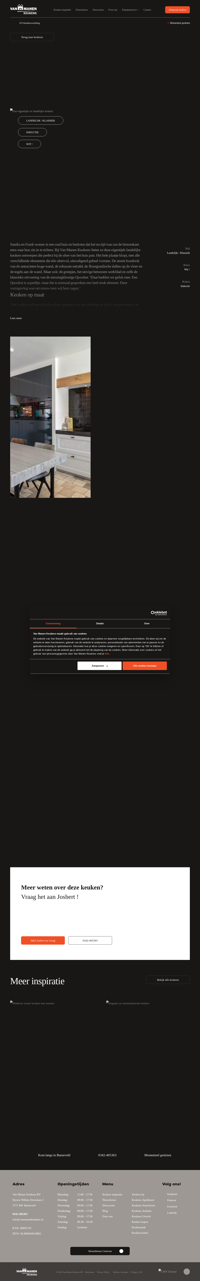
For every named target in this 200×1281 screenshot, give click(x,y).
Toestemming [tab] (53, 623)
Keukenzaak (139, 1227)
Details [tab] (100, 623)
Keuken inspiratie (62, 10)
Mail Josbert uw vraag (43, 940)
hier (107, 653)
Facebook (172, 1206)
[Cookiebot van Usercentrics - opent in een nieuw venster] (153, 613)
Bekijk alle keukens (168, 979)
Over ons (112, 10)
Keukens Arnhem (141, 1210)
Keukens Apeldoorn (143, 1199)
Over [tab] (147, 623)
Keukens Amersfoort (143, 1205)
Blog (105, 1210)
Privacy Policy (103, 1272)
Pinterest (171, 1200)
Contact (147, 10)
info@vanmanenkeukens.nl (27, 1219)
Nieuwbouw (82, 10)
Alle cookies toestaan (144, 665)
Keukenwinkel (140, 1232)
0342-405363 (90, 940)
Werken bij (138, 1194)
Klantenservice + (130, 10)
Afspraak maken (177, 9)
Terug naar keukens (32, 37)
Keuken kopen (140, 1221)
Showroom (98, 10)
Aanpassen (98, 665)
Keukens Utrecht (141, 1216)
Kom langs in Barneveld (54, 1155)
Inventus (124, 1272)
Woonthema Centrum (100, 1251)
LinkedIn (172, 1212)
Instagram (172, 1194)
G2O (140, 1272)
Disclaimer (89, 1272)
